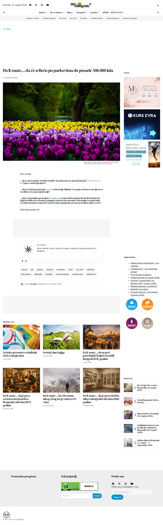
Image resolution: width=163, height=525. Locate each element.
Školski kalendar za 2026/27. (144, 286)
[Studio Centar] (70, 486)
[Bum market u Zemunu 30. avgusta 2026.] (128, 414)
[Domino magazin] (89, 486)
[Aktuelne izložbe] (147, 323)
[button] (158, 5)
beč (32, 269)
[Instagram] (26, 261)
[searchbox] (77, 495)
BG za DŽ (73, 18)
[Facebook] (22, 261)
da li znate (79, 269)
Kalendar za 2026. (32, 18)
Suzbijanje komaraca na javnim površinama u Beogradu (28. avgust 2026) (148, 429)
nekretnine (38, 274)
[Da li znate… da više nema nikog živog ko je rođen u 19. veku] (61, 380)
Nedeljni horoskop (139, 289)
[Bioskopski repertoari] (132, 304)
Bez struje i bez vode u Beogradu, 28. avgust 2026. (147, 388)
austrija (24, 269)
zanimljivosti (91, 274)
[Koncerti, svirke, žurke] (132, 323)
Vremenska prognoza (141, 275)
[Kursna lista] (142, 92)
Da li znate (7, 29)
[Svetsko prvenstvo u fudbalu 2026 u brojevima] (21, 337)
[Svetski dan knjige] (61, 337)
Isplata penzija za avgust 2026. (145, 277)
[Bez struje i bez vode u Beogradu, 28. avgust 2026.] (128, 387)
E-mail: (135, 487)
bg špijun (50, 269)
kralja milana (26, 274)
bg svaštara (61, 269)
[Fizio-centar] (142, 154)
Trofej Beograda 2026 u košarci (148, 401)
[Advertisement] (61, 49)
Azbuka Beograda (113, 18)
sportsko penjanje (62, 274)
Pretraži (97, 496)
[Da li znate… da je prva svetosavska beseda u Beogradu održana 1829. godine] (21, 380)
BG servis (62, 18)
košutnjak (90, 269)
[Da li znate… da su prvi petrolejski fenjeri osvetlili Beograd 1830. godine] (101, 337)
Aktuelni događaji (49, 18)
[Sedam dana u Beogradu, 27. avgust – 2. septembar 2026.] (128, 442)
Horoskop (83, 18)
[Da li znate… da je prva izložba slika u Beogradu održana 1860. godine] (101, 380)
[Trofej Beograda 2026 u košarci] (128, 401)
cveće (70, 269)
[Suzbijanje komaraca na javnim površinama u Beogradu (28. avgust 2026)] (128, 428)
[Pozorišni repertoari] (147, 304)
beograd (40, 269)
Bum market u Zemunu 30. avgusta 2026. (147, 414)
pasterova (49, 274)
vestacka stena (77, 274)
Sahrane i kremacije (130, 18)
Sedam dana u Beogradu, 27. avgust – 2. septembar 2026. (148, 443)
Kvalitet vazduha (97, 18)
